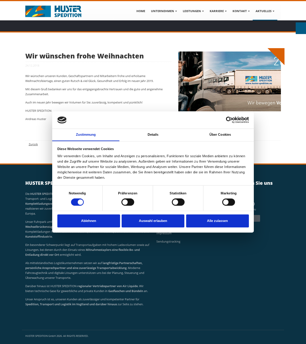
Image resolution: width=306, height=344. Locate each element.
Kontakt (240, 11)
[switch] (127, 202)
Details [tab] (153, 134)
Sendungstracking (168, 241)
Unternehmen (163, 11)
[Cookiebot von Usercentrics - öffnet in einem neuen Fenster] (229, 120)
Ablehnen (88, 221)
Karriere (217, 11)
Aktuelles (264, 11)
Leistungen (192, 11)
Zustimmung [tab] (86, 134)
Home (140, 11)
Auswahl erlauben (153, 221)
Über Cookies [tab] (220, 134)
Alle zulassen (217, 221)
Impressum (164, 233)
